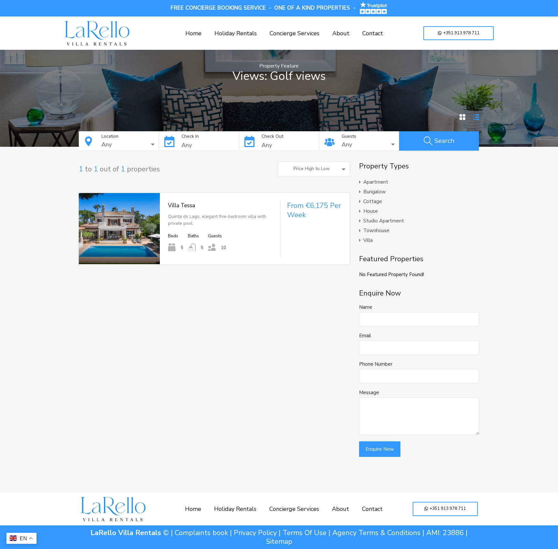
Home (193, 33)
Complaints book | (204, 533)
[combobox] (130, 144)
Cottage (372, 201)
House (370, 211)
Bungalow (374, 191)
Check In (190, 136)
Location (110, 136)
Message (369, 392)
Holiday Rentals (235, 33)
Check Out (272, 136)
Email (365, 336)
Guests (349, 136)
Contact (372, 33)
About (340, 33)
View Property (119, 250)
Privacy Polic (253, 533)
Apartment (375, 182)
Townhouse (376, 230)
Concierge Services (294, 33)
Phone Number (375, 364)
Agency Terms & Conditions (376, 533)
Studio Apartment (383, 221)
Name (365, 307)
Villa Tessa (181, 205)
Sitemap (279, 541)
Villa (368, 240)
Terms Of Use (304, 533)
